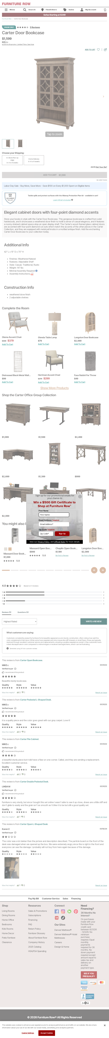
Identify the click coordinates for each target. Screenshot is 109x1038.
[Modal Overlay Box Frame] (54, 519)
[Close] (105, 1025)
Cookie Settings (28, 1033)
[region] (54, 1029)
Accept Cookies (47, 1033)
